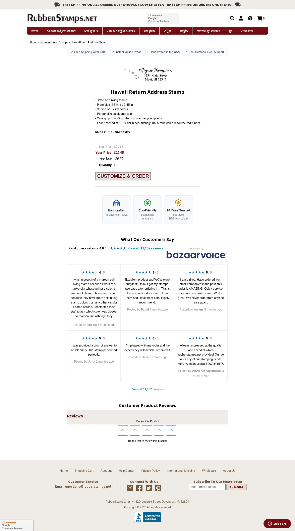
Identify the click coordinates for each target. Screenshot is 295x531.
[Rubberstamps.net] (62, 18)
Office (168, 30)
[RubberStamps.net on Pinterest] (158, 488)
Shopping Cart (84, 471)
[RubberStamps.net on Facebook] (139, 488)
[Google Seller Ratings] (162, 18)
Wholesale (209, 471)
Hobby (184, 30)
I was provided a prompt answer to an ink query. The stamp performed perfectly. (94, 350)
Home (35, 30)
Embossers (91, 30)
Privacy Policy (150, 471)
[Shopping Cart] (259, 18)
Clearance (247, 30)
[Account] (241, 18)
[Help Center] (250, 18)
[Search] (232, 18)
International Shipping (181, 471)
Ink (230, 30)
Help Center (126, 471)
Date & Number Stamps (121, 30)
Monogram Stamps (208, 30)
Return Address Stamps (54, 42)
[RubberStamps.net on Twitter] (149, 488)
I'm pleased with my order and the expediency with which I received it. (147, 348)
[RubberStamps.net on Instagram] (130, 488)
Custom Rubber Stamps (61, 30)
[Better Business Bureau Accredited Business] (147, 521)
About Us (229, 471)
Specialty (149, 30)
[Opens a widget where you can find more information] (277, 524)
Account (106, 471)
